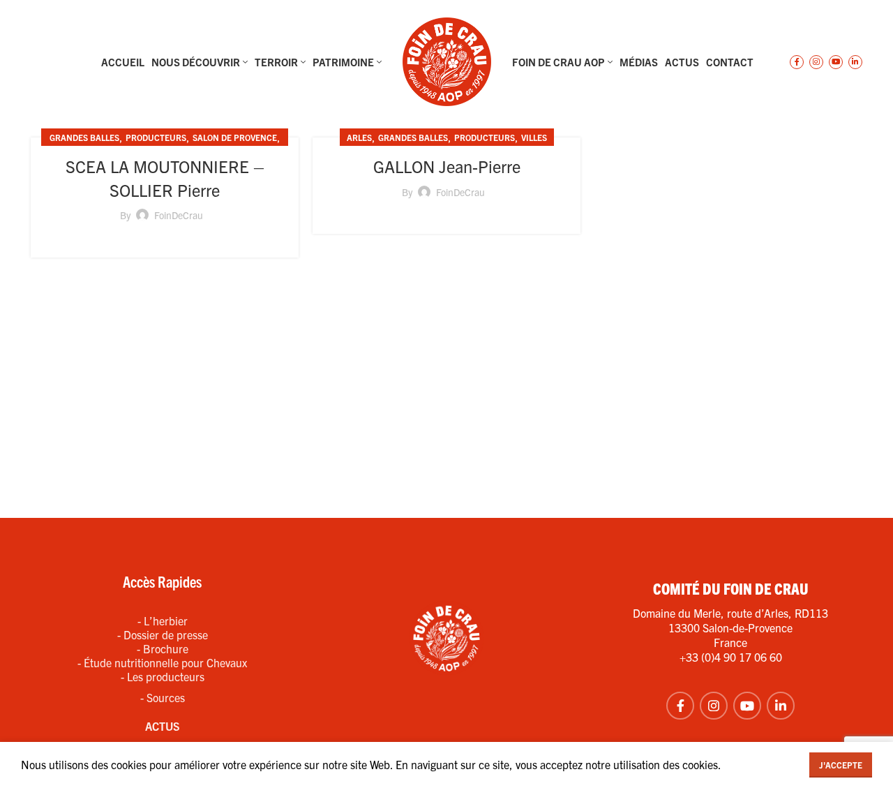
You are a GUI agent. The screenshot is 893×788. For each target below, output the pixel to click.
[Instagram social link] (816, 62)
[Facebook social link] (797, 62)
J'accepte (840, 764)
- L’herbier (162, 620)
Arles (359, 137)
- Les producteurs (162, 676)
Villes (534, 137)
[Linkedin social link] (855, 62)
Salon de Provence (235, 137)
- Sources (162, 697)
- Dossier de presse (162, 634)
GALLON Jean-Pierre (446, 166)
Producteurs (156, 137)
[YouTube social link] (836, 62)
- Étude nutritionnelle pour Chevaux (162, 662)
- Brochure (162, 648)
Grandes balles (84, 137)
